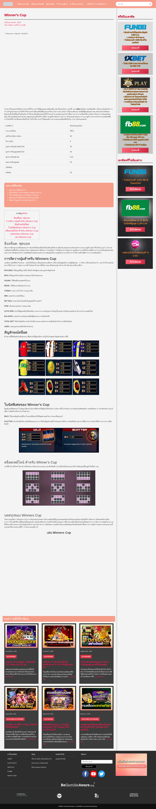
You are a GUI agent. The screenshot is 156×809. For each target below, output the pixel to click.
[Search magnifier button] (150, 4)
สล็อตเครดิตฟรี (37, 4)
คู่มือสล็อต (50, 4)
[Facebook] (85, 773)
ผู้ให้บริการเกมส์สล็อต (96, 4)
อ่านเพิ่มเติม (9, 676)
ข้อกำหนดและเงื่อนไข (39, 767)
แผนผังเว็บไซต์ (60, 759)
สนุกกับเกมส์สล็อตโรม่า (18, 190)
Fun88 (9, 771)
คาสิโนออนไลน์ (76, 4)
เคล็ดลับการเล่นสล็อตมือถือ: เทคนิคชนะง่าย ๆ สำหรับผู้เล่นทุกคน (58, 664)
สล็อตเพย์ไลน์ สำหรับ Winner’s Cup (21, 231)
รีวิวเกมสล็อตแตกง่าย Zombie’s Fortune (24, 195)
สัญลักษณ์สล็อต (22, 224)
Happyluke (12, 775)
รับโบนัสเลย (135, 189)
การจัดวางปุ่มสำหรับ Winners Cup (22, 221)
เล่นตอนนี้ (135, 48)
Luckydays (12, 763)
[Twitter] (101, 773)
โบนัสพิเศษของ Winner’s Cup (22, 227)
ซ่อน (24, 213)
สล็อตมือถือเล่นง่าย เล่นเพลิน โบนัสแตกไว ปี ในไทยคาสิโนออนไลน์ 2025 (56, 727)
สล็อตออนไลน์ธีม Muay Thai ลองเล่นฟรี (24, 198)
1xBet (9, 759)
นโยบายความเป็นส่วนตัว (40, 763)
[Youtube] (93, 773)
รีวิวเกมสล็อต (62, 4)
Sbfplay (10, 767)
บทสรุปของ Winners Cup (21, 234)
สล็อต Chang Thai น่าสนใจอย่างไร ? (22, 200)
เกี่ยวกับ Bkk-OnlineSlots (42, 759)
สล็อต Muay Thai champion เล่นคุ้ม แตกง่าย (25, 192)
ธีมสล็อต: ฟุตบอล (22, 218)
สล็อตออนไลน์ (23, 4)
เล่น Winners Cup (23, 237)
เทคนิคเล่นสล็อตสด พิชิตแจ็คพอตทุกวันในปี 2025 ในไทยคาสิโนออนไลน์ (95, 727)
